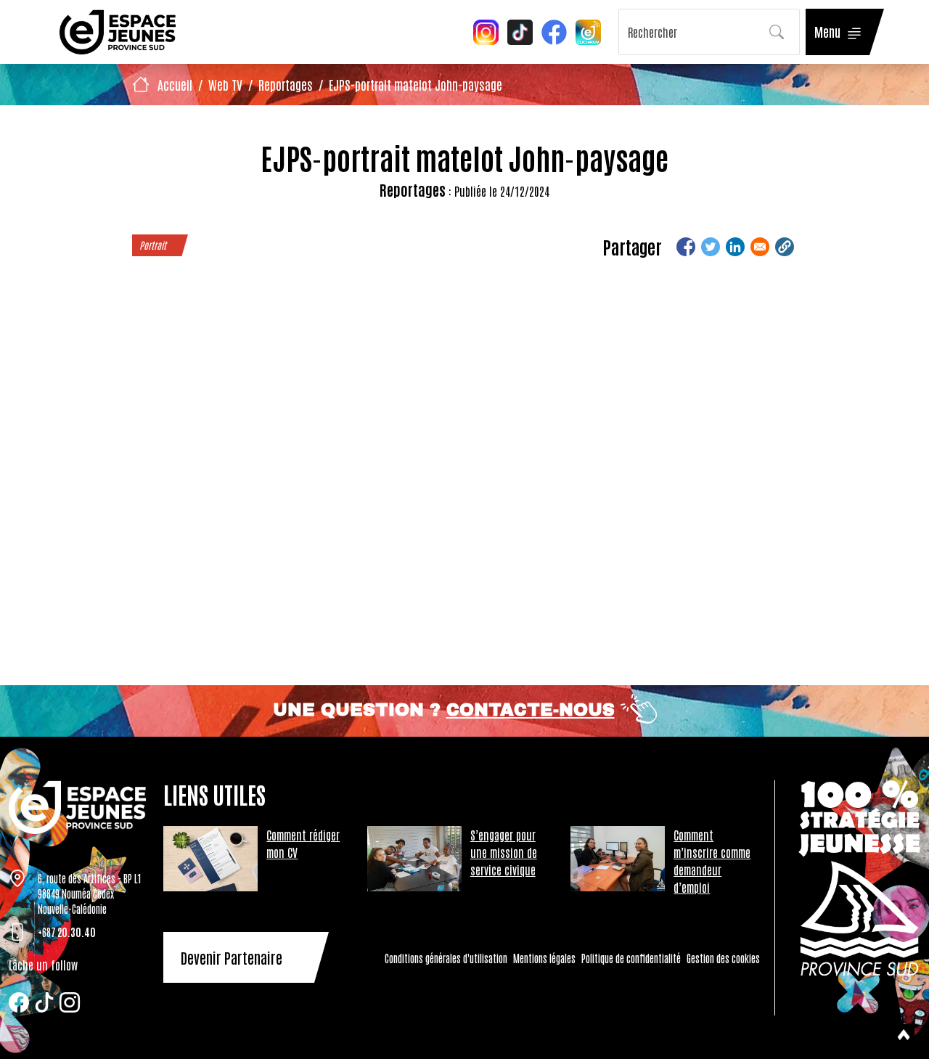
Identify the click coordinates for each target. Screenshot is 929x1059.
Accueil (174, 84)
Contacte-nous (530, 709)
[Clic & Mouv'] (588, 30)
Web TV (225, 84)
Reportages (285, 84)
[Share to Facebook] (685, 246)
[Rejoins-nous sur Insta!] (486, 30)
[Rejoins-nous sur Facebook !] (554, 30)
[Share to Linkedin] (735, 246)
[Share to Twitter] (710, 246)
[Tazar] (77, 807)
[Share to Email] (759, 246)
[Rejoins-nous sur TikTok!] (520, 30)
